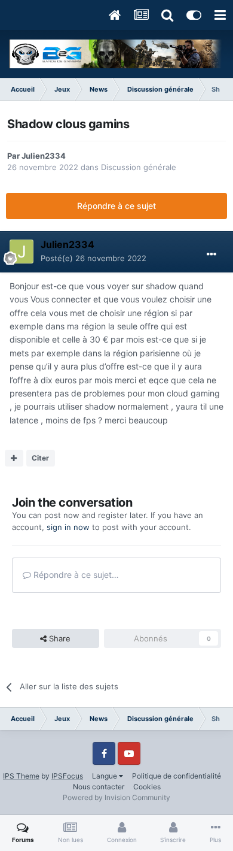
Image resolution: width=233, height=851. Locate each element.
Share (58, 638)
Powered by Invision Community (116, 797)
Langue (105, 775)
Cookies (147, 786)
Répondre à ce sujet (116, 206)
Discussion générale (138, 167)
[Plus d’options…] (211, 254)
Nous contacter (98, 786)
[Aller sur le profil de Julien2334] (21, 252)
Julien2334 (44, 155)
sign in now (68, 527)
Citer (40, 457)
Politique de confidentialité (176, 775)
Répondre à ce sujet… (75, 575)
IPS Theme (21, 775)
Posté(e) (93, 258)
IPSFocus (67, 775)
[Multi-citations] (14, 458)
